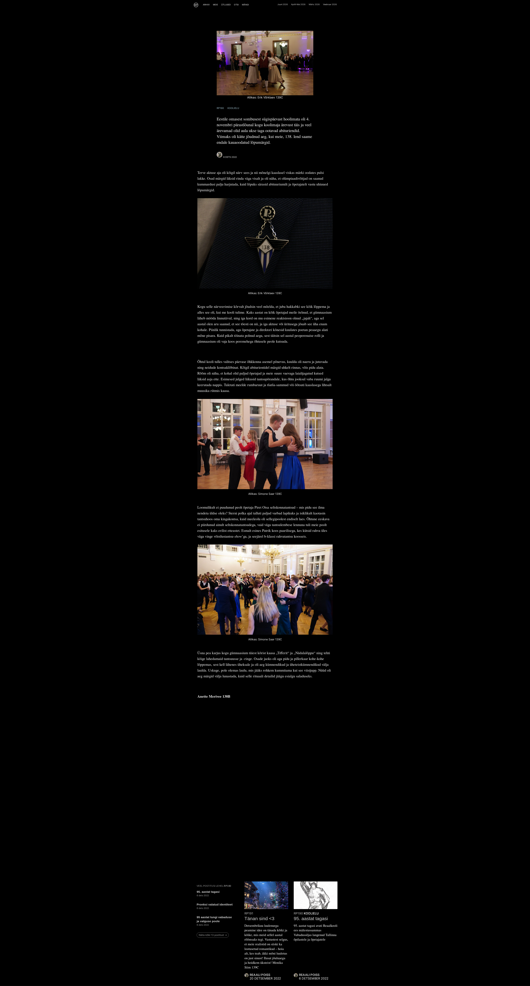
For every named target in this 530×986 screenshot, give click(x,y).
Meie (215, 4)
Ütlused (226, 4)
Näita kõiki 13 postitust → (213, 935)
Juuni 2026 (282, 4)
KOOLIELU (233, 108)
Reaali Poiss (231, 153)
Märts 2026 (314, 4)
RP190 (220, 108)
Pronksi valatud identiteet (215, 904)
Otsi (236, 4)
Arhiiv (206, 4)
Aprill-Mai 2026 (298, 4)
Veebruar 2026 (330, 4)
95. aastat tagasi (208, 891)
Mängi (245, 4)
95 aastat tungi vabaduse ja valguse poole (214, 919)
